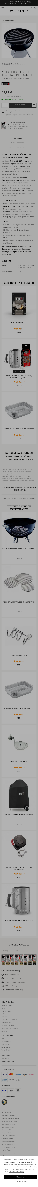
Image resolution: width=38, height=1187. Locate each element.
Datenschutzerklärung (16, 1172)
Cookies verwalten (20, 1181)
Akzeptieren (20, 1177)
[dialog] (19, 1171)
